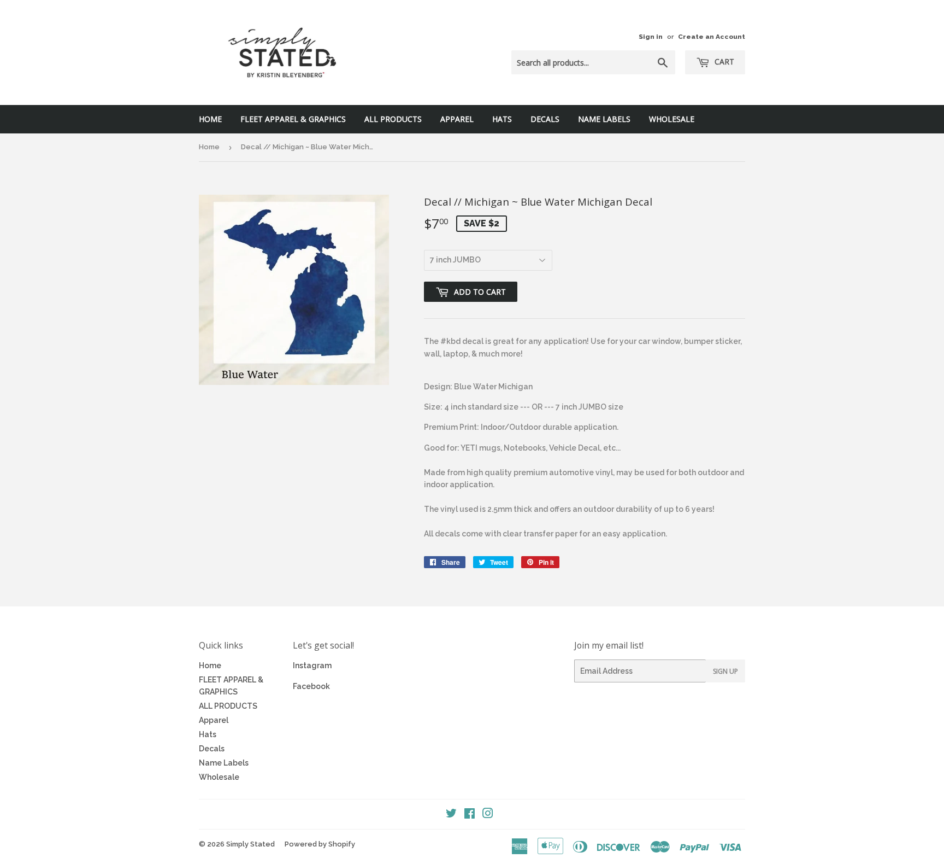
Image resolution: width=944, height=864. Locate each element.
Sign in (651, 36)
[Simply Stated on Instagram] (487, 814)
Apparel (457, 119)
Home (210, 119)
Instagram (312, 665)
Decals (544, 119)
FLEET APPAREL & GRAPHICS (293, 119)
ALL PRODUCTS (393, 119)
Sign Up (725, 671)
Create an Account (711, 36)
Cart (723, 61)
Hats (502, 119)
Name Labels (604, 119)
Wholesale (671, 119)
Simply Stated (250, 844)
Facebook (311, 686)
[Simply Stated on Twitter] (451, 814)
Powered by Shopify (320, 844)
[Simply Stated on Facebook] (469, 814)
